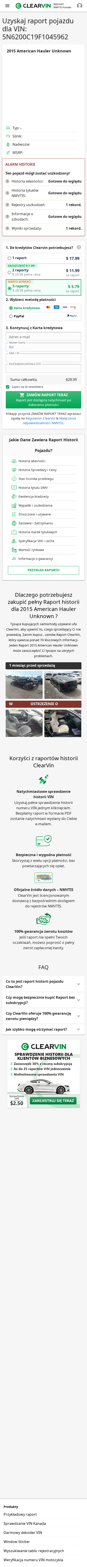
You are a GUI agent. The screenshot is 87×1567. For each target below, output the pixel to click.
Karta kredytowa (27, 308)
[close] (7, 6)
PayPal (19, 316)
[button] (7, 181)
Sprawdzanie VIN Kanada (25, 1523)
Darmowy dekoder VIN (23, 1532)
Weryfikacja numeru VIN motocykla (33, 1559)
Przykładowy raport (20, 1514)
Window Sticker (17, 1541)
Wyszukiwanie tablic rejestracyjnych (34, 1550)
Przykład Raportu (44, 570)
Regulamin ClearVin (40, 418)
